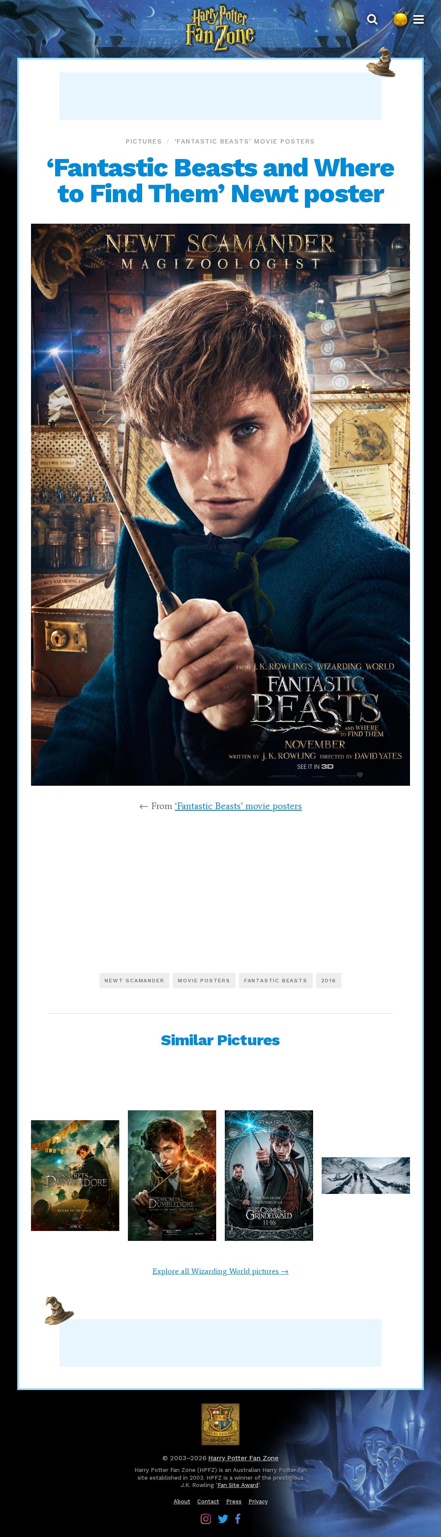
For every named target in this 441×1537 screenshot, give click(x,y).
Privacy (258, 1501)
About (182, 1501)
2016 (328, 981)
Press (234, 1501)
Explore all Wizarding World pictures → (220, 1271)
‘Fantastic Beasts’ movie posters (244, 141)
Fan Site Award (237, 1485)
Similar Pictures (220, 1040)
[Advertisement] (220, 96)
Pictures (144, 141)
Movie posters (204, 981)
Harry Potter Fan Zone (243, 1458)
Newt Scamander (134, 981)
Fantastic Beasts (275, 981)
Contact (208, 1501)
